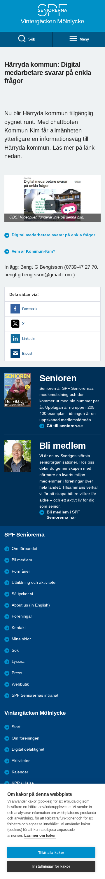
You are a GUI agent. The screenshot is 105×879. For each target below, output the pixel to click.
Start (16, 727)
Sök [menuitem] (31, 39)
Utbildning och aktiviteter (34, 582)
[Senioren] (17, 390)
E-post (27, 353)
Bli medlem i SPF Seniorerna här (63, 515)
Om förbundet (24, 548)
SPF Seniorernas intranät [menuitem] (35, 695)
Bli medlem (22, 560)
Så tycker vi (22, 594)
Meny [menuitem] (84, 39)
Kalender (20, 772)
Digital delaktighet (28, 749)
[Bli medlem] (17, 456)
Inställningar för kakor (51, 866)
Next (95, 204)
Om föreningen (25, 738)
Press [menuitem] (17, 673)
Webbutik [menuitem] (20, 684)
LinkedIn (28, 338)
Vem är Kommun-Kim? (33, 251)
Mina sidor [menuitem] (21, 639)
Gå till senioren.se (65, 426)
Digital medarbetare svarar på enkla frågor (53, 235)
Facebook (29, 309)
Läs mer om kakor (39, 835)
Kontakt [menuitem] (19, 627)
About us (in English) (31, 605)
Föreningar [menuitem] (22, 616)
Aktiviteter (21, 761)
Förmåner (21, 571)
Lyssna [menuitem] (18, 661)
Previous (12, 204)
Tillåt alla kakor (51, 853)
